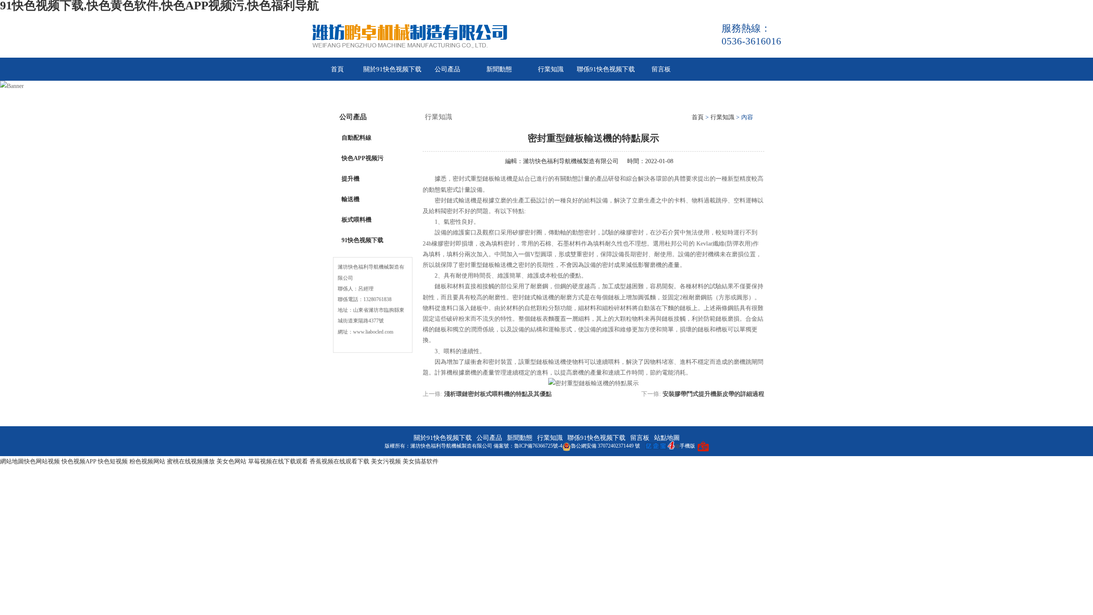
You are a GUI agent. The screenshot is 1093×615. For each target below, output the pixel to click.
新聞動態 (499, 69)
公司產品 (447, 69)
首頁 (337, 69)
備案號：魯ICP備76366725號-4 (528, 446)
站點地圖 (667, 437)
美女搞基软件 (420, 461)
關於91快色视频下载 (392, 69)
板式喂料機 (356, 220)
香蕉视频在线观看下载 (339, 461)
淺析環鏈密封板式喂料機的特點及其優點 (498, 394)
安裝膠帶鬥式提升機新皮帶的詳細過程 (713, 394)
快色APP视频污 (362, 158)
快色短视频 (113, 461)
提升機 (350, 179)
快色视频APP (78, 461)
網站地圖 (12, 461)
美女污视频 (386, 461)
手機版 (687, 446)
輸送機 (350, 199)
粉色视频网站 (147, 461)
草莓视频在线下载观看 (278, 461)
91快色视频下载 (362, 240)
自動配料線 (356, 138)
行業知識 (551, 69)
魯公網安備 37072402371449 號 (605, 446)
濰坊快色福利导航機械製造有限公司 (571, 161)
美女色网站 (231, 461)
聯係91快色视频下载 (606, 69)
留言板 (661, 69)
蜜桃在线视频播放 (191, 461)
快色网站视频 (42, 461)
